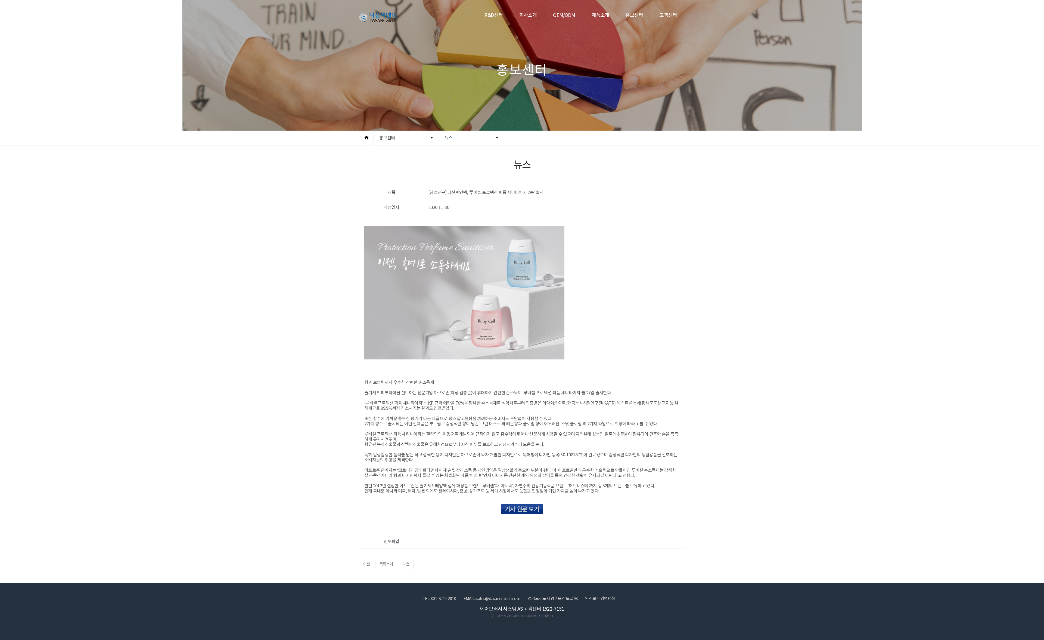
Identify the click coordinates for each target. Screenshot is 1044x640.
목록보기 (386, 564)
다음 (405, 564)
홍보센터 (634, 15)
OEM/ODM (564, 15)
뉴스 (448, 138)
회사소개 (528, 15)
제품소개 (600, 15)
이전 (366, 564)
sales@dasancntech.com (498, 598)
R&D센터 (493, 15)
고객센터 (668, 15)
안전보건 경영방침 (600, 598)
